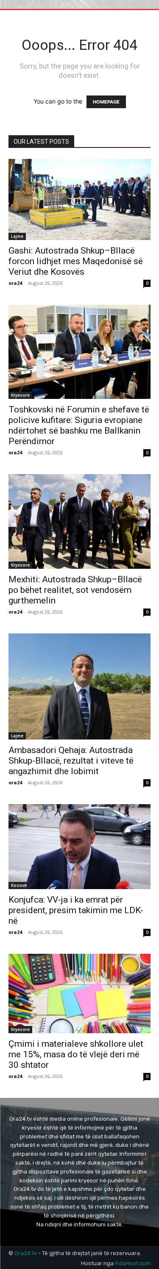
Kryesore (20, 395)
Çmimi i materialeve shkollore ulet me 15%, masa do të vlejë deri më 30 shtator (75, 1054)
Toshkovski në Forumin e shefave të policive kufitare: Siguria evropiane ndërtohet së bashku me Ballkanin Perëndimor (78, 425)
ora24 (15, 283)
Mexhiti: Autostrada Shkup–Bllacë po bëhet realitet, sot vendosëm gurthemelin (75, 590)
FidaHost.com (133, 1263)
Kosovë (19, 885)
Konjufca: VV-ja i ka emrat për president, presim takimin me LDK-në (75, 910)
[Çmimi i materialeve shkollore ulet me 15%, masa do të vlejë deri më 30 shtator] (79, 993)
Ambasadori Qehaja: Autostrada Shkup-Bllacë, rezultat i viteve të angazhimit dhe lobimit (71, 760)
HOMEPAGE (106, 102)
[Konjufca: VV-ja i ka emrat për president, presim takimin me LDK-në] (79, 846)
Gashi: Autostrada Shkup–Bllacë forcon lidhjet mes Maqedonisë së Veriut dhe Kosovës (75, 261)
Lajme (17, 236)
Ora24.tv (26, 1253)
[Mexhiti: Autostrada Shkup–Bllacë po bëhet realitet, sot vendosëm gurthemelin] (79, 521)
